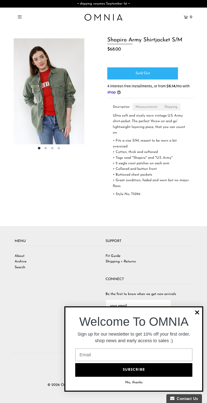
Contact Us (186, 398)
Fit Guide (113, 256)
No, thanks (134, 382)
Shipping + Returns (121, 261)
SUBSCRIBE (134, 370)
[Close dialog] (197, 312)
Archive (21, 261)
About (19, 256)
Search (20, 267)
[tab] (121, 107)
